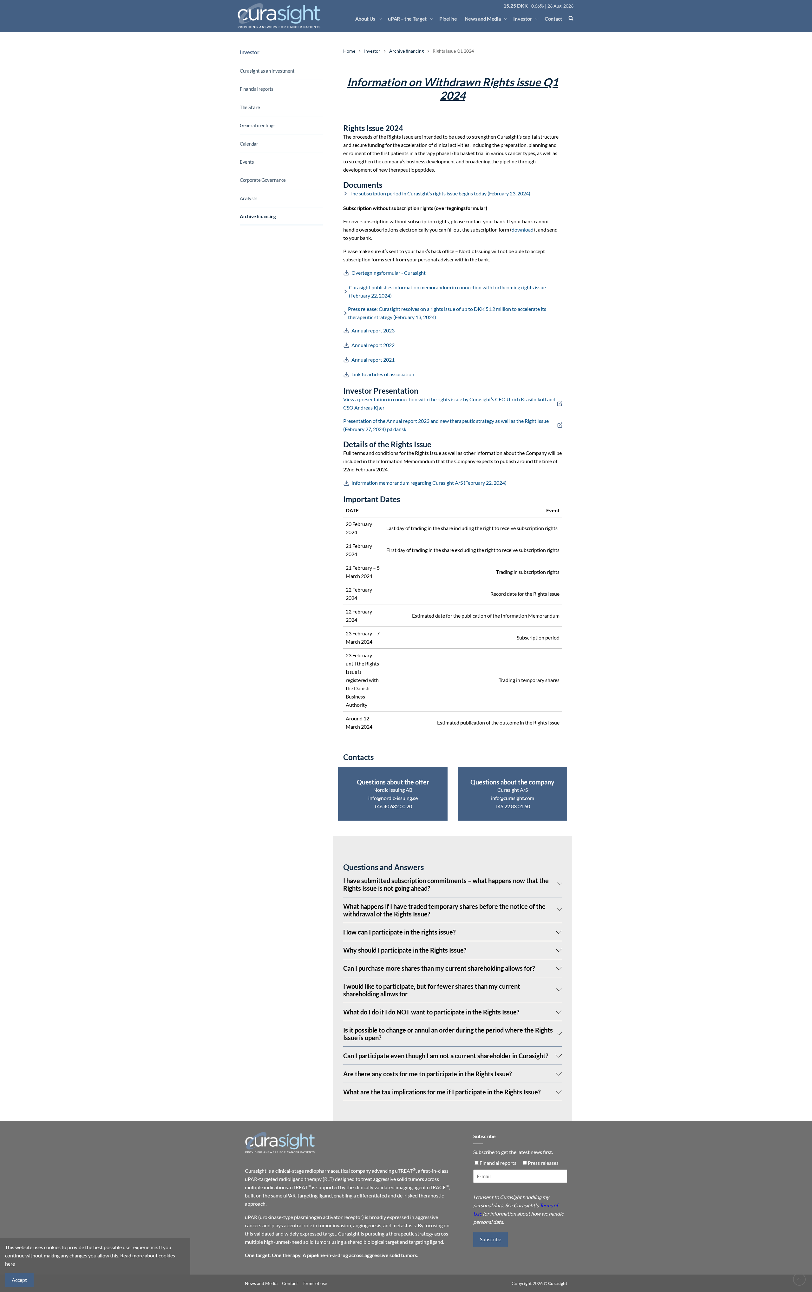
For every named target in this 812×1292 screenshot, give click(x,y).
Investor (522, 19)
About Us (365, 19)
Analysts (249, 198)
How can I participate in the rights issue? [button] (399, 932)
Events (247, 162)
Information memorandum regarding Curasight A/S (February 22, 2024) (429, 483)
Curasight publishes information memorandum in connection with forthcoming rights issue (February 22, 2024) (447, 291)
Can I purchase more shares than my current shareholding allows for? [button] (439, 968)
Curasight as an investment (267, 71)
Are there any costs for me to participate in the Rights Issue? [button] (427, 1074)
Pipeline (448, 19)
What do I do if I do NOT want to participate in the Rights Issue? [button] (431, 1012)
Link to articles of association (382, 374)
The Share (250, 107)
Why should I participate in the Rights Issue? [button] (404, 950)
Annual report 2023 (373, 330)
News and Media (483, 19)
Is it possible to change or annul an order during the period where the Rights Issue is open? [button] (448, 1033)
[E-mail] (520, 1179)
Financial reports (256, 89)
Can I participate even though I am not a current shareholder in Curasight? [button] (445, 1055)
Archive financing (258, 216)
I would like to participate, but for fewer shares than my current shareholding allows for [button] (431, 990)
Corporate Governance (263, 180)
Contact (553, 19)
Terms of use (315, 1283)
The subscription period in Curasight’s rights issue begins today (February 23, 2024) (440, 193)
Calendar (249, 144)
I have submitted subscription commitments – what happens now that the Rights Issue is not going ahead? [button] (446, 884)
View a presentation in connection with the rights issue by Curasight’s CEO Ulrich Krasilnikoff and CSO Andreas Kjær (449, 403)
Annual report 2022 (373, 345)
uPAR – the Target (407, 19)
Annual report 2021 (373, 360)
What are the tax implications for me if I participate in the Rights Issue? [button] (441, 1092)
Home (349, 51)
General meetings (257, 125)
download (523, 229)
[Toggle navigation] (380, 19)
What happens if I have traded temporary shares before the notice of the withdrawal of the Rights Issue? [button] (444, 910)
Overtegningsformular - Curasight (388, 273)
